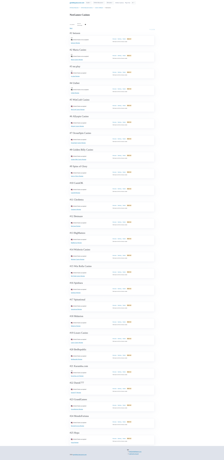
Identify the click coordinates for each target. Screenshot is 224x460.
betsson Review (75, 43)
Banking (119, 39)
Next (71, 28)
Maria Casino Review (77, 59)
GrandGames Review (77, 409)
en (133, 2)
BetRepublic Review (76, 359)
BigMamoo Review (76, 243)
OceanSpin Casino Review (78, 143)
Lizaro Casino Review (77, 342)
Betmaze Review (75, 226)
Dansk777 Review (76, 392)
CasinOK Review (75, 193)
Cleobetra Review (76, 209)
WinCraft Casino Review (78, 109)
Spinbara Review (75, 293)
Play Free (127, 3)
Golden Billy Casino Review (78, 159)
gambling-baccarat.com (80, 454)
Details (124, 39)
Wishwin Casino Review (77, 259)
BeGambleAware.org (135, 451)
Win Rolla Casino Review (78, 276)
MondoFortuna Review (77, 426)
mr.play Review (75, 76)
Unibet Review (75, 93)
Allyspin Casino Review (77, 126)
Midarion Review (75, 326)
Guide (88, 2)
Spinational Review (76, 309)
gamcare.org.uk (134, 454)
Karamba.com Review (77, 376)
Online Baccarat (98, 2)
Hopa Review (74, 442)
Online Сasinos (119, 3)
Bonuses (109, 2)
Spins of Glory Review (77, 176)
